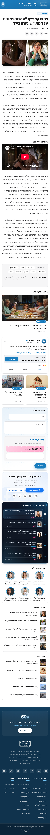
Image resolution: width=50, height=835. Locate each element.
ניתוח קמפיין (42, 13)
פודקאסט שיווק (25, 792)
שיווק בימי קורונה (9, 784)
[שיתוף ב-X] (37, 34)
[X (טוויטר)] (18, 771)
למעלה (25, 831)
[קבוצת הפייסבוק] (39, 771)
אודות (45, 784)
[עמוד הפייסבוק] (45, 771)
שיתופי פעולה (42, 801)
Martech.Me (26, 813)
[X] (25, 496)
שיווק (11, 272)
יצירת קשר (43, 813)
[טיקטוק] (20, 496)
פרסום (33, 272)
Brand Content (9, 792)
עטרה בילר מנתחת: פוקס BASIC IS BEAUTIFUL (39, 395)
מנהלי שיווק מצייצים (28, 3)
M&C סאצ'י (30, 268)
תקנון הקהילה (42, 818)
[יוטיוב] (14, 496)
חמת (22, 268)
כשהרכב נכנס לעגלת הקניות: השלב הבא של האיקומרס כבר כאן (24, 614)
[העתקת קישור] (27, 34)
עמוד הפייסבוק (33, 490)
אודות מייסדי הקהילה (40, 788)
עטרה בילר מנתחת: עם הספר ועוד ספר (25, 687)
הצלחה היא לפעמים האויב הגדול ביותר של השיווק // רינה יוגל (21, 646)
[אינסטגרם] (35, 496)
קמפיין (26, 272)
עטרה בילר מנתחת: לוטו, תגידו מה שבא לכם (24, 695)
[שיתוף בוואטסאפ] (32, 34)
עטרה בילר (44, 28)
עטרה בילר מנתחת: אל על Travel (27, 678)
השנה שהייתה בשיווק (23, 809)
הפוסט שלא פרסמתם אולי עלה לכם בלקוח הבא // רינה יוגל (22, 630)
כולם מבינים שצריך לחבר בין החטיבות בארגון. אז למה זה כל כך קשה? (22, 638)
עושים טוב (26, 805)
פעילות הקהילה (42, 797)
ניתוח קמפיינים (25, 797)
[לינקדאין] (30, 496)
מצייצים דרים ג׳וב (9, 788)
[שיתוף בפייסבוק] (41, 34)
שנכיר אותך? (26, 788)
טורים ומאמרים (25, 801)
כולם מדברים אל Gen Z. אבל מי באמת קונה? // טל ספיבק (21, 622)
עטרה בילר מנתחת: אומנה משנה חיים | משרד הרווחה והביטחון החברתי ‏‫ (21, 662)
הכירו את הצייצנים (24, 784)
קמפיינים (18, 272)
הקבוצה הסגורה (14, 490)
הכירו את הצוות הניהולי (39, 792)
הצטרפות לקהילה (41, 805)
